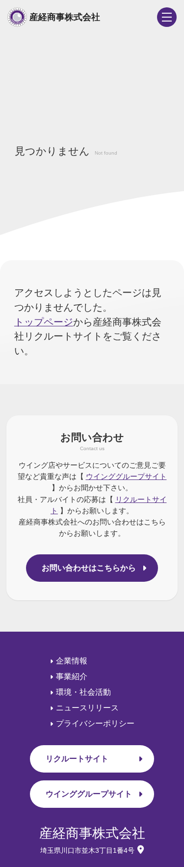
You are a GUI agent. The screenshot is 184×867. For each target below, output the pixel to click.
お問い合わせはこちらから (89, 568)
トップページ (43, 322)
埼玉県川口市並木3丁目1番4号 (87, 850)
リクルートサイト (77, 758)
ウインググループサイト (126, 476)
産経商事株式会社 (64, 17)
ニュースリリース (87, 708)
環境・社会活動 (83, 692)
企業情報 (71, 661)
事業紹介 (71, 676)
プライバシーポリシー (95, 723)
